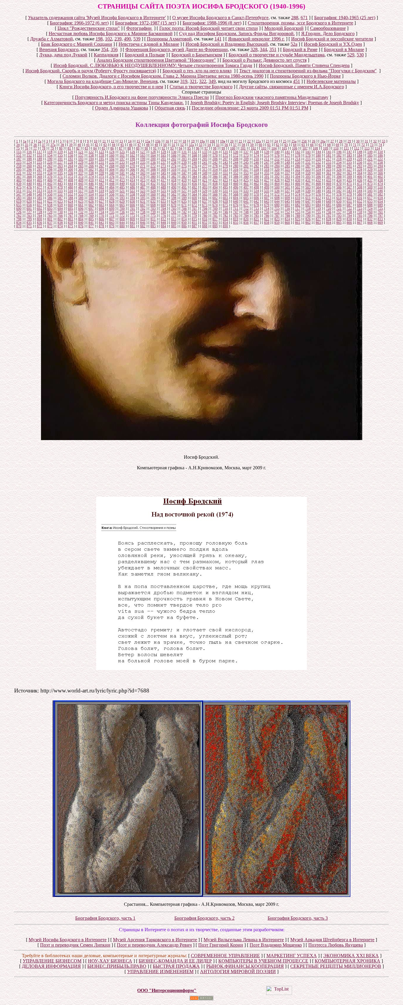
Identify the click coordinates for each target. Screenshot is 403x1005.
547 (19, 194)
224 (29, 162)
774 (142, 215)
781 (215, 215)
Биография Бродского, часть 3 (298, 918)
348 (194, 173)
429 (287, 180)
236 (153, 162)
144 (318, 151)
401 (370, 176)
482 (91, 187)
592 (111, 198)
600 (194, 198)
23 (267, 141)
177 (287, 155)
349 (212, 81)
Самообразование (328, 28)
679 (266, 205)
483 (101, 187)
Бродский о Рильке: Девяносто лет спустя (264, 60)
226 (50, 162)
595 (142, 198)
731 (70, 212)
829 (339, 219)
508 (359, 187)
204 (194, 159)
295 (19, 169)
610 (297, 198)
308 (153, 169)
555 (101, 194)
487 (142, 187)
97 (206, 148)
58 (243, 144)
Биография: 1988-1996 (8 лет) (212, 22)
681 (287, 205)
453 (163, 183)
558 (132, 194)
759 (359, 212)
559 (142, 194)
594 (132, 198)
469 (328, 183)
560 (153, 194)
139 (266, 151)
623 (60, 201)
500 (277, 187)
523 (142, 190)
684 (318, 205)
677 (246, 205)
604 (235, 198)
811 (153, 219)
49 (156, 144)
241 (204, 162)
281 (246, 166)
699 (111, 208)
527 (184, 190)
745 (215, 212)
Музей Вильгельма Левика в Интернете (244, 939)
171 (225, 155)
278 (215, 166)
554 (91, 194)
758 (349, 212)
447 (101, 183)
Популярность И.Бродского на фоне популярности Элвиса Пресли (142, 97)
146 (339, 151)
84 (95, 148)
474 (380, 183)
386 (215, 176)
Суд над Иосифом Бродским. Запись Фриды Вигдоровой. (237, 33)
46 (130, 144)
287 (308, 166)
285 (287, 166)
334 (50, 173)
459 (225, 183)
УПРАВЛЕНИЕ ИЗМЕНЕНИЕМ (160, 971)
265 (80, 166)
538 (297, 190)
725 (380, 208)
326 (339, 169)
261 (39, 166)
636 (194, 201)
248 (277, 162)
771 (111, 215)
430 (297, 180)
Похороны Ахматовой (169, 38)
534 (256, 190)
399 (349, 176)
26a (322, 141)
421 (204, 180)
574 (297, 194)
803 (70, 219)
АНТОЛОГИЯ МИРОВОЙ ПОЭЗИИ (238, 971)
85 (103, 148)
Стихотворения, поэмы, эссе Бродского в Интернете (300, 22)
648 (318, 201)
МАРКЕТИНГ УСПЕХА (291, 955)
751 (277, 212)
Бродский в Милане (344, 49)
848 (163, 222)
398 (339, 176)
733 (91, 212)
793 (339, 215)
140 (277, 151)
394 (297, 176)
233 (122, 162)
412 (111, 180)
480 (70, 187)
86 (112, 148)
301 (80, 169)
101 (243, 148)
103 (263, 148)
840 (80, 222)
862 (308, 222)
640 (235, 201)
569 (246, 194)
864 (328, 222)
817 (215, 219)
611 (308, 198)
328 (254, 49)
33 (383, 141)
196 (111, 159)
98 (215, 148)
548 (29, 194)
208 (235, 159)
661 (80, 205)
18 (184, 141)
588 (70, 198)
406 (50, 180)
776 (163, 215)
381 (163, 176)
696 (80, 208)
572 (277, 194)
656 (29, 205)
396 (318, 176)
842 (101, 222)
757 (339, 212)
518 (91, 190)
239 (118, 38)
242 (215, 162)
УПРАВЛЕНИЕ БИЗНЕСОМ (52, 960)
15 (138, 141)
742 (184, 212)
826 (308, 219)
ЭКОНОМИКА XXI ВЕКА (351, 955)
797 (380, 215)
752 (287, 212)
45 (122, 144)
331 (19, 173)
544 (359, 190)
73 (371, 144)
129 (163, 151)
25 (284, 141)
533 (246, 190)
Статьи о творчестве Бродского (201, 86)
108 (315, 148)
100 (232, 148)
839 (70, 222)
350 (215, 173)
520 (111, 190)
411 (101, 180)
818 (225, 219)
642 (256, 201)
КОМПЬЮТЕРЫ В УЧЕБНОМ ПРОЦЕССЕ (263, 960)
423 (225, 180)
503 (308, 187)
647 (308, 201)
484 (111, 187)
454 (173, 183)
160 (111, 155)
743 (194, 212)
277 (204, 166)
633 (163, 201)
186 (380, 155)
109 (325, 148)
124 (111, 151)
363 (349, 173)
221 (370, 159)
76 (26, 148)
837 (50, 222)
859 (277, 222)
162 (132, 155)
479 (60, 187)
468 (318, 183)
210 (256, 159)
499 (266, 187)
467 (308, 183)
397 (328, 176)
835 (29, 222)
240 (194, 162)
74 (380, 144)
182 (339, 155)
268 (111, 166)
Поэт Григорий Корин (220, 944)
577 (328, 194)
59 (252, 144)
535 (266, 190)
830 (349, 219)
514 (50, 190)
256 (359, 162)
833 (380, 219)
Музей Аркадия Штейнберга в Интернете (332, 939)
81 (69, 148)
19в (222, 141)
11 (104, 141)
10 (95, 141)
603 (225, 198)
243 (225, 162)
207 (225, 159)
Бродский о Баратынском (196, 54)
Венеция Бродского (58, 49)
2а (39, 141)
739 (153, 212)
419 (184, 180)
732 (80, 212)
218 (339, 159)
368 (29, 176)
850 (184, 222)
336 (70, 173)
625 (80, 201)
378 (132, 176)
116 (29, 151)
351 (272, 49)
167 (184, 155)
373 (80, 176)
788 (287, 215)
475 (19, 187)
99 (223, 148)
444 (70, 183)
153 (39, 155)
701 (132, 208)
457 (204, 183)
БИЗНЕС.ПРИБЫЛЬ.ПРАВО (116, 966)
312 (194, 169)
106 (294, 148)
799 (29, 219)
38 (62, 144)
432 (318, 180)
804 (80, 219)
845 (132, 222)
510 (380, 187)
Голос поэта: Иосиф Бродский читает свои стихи (208, 28)
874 (60, 226)
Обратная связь (170, 107)
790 (308, 215)
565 (204, 194)
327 (349, 169)
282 (256, 166)
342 (132, 173)
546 (380, 190)
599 (184, 198)
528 (194, 190)
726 (19, 212)
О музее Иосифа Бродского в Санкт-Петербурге (220, 17)
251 (308, 162)
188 (29, 159)
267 (101, 166)
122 (91, 151)
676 (235, 205)
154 (50, 155)
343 (142, 173)
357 (287, 173)
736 (122, 212)
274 (173, 166)
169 (204, 155)
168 (194, 155)
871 (29, 226)
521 (122, 190)
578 (339, 194)
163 (142, 155)
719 (318, 208)
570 (256, 194)
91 (155, 148)
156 (70, 155)
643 (266, 201)
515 (60, 190)
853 (215, 222)
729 (50, 212)
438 (380, 180)
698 (101, 208)
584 (29, 198)
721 (339, 208)
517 (80, 190)
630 (132, 201)
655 (19, 205)
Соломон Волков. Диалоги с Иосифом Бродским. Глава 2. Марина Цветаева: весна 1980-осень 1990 (163, 76)
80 (61, 148)
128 (153, 151)
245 (246, 162)
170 (215, 155)
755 (318, 212)
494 (215, 187)
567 (225, 194)
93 (172, 148)
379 (142, 176)
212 (277, 159)
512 (29, 190)
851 (194, 222)
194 (91, 159)
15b (157, 141)
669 (163, 205)
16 (167, 141)
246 (256, 162)
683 (308, 205)
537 (287, 190)
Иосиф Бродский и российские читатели (332, 38)
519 (101, 190)
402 (380, 176)
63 (286, 144)
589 (80, 198)
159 (101, 155)
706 (184, 208)
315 (225, 169)
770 (101, 215)
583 (19, 198)
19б (212, 141)
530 (360, 54)
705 (173, 208)
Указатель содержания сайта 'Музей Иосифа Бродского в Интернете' (97, 17)
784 (246, 215)
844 (122, 222)
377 (122, 176)
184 (359, 155)
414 (132, 180)
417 (163, 180)
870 (19, 226)
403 (19, 180)
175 (266, 155)
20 (232, 141)
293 (370, 166)
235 (142, 162)
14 (130, 141)
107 (305, 148)
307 (142, 169)
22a (258, 141)
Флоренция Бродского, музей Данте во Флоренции (176, 49)
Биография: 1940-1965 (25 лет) (344, 17)
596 (153, 198)
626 (91, 201)
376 (111, 176)
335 (60, 173)
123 (101, 151)
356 (114, 49)
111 (346, 148)
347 (184, 173)
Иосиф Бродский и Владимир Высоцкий (227, 44)
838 (60, 222)
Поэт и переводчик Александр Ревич (154, 944)
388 (235, 176)
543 (349, 190)
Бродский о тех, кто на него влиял (197, 70)
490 (127, 38)
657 (39, 205)
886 (184, 226)
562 (173, 194)
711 (235, 208)
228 (70, 162)
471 (349, 183)
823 (277, 219)
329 (370, 169)
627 (101, 201)
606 (256, 198)
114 (377, 148)
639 (225, 201)
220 (359, 159)
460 (235, 183)
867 (359, 222)
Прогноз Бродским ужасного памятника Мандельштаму (271, 97)
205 (204, 159)
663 (101, 205)
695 (70, 208)
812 (163, 219)
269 (122, 166)
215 (308, 159)
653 (370, 201)
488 (153, 187)
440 (29, 183)
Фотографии (139, 28)
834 (19, 222)
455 (184, 183)
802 (60, 219)
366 (380, 173)
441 (39, 183)
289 (328, 166)
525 (163, 190)
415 (142, 180)
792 (328, 215)
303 (101, 169)
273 (163, 166)
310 (173, 169)
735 (111, 212)
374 (91, 176)
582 (380, 194)
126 (132, 151)
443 (60, 183)
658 (50, 205)
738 (142, 212)
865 (339, 222)
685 (328, 205)
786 (266, 215)
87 (120, 148)
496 (235, 187)
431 (308, 180)
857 (256, 222)
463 (266, 183)
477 (39, 187)
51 (173, 144)
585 (39, 198)
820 (246, 219)
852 (204, 222)
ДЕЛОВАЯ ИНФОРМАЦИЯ (51, 966)
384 (194, 176)
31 (366, 141)
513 (39, 190)
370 (50, 176)
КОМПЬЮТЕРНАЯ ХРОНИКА (347, 960)
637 (204, 201)
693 (50, 208)
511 (19, 190)
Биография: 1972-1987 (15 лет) (145, 22)
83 (86, 148)
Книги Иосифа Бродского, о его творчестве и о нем (111, 86)
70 (346, 144)
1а (24, 141)
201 (163, 159)
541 (328, 190)
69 (337, 144)
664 (111, 205)
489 (163, 187)
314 (215, 169)
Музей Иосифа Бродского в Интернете (68, 939)
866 (349, 222)
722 (349, 208)
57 (235, 144)
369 (39, 176)
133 (204, 151)
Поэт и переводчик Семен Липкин (75, 944)
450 (132, 183)
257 (370, 162)
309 (163, 169)
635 (184, 201)
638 (215, 201)
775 (153, 215)
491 (184, 187)
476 (29, 187)
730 (60, 212)
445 (80, 183)
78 (43, 148)
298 (50, 169)
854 (225, 222)
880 (122, 226)
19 (193, 141)
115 (19, 151)
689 (380, 205)
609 (287, 198)
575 (308, 194)
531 (225, 190)
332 (29, 173)
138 (256, 151)
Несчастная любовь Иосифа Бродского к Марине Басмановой (111, 33)
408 (70, 180)
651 (349, 201)
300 (70, 169)
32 (375, 141)
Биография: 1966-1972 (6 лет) (79, 22)
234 (132, 162)
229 (80, 162)
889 (215, 226)
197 (122, 159)
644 (277, 201)
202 (173, 159)
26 (313, 141)
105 (284, 148)
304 (111, 169)
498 (256, 187)
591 (101, 198)
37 (43, 144)
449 (122, 183)
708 (204, 208)
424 (235, 180)
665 (122, 205)
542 (339, 190)
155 (60, 155)
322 (202, 81)
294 (380, 166)
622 (50, 201)
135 (225, 151)
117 (39, 151)
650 (339, 201)
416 (153, 180)
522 (132, 190)
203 (184, 159)
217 (328, 159)
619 (19, 201)
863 (318, 222)
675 (225, 205)
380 (153, 176)
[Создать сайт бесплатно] (201, 998)
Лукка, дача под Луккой (63, 54)
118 (50, 151)
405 (39, 180)
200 (153, 159)
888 (204, 226)
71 (354, 144)
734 (101, 212)
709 (215, 208)
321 (193, 81)
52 (182, 144)
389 (246, 176)
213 (287, 159)
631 (142, 201)
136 (235, 151)
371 (60, 176)
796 (370, 215)
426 (256, 180)
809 (132, 219)
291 (349, 166)
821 (256, 219)
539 (136, 38)
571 (266, 194)
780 (204, 215)
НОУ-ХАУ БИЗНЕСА (110, 960)
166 (173, 155)
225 (39, 162)
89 (138, 148)
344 (263, 49)
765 (50, 215)
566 (215, 194)
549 (39, 194)
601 (204, 198)
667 (142, 205)
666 (132, 205)
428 (277, 180)
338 (91, 173)
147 (349, 151)
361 (328, 173)
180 (318, 155)
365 (370, 173)
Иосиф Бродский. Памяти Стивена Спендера (304, 65)
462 (256, 183)
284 (277, 166)
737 (132, 212)
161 (122, 155)
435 (349, 180)
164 (153, 155)
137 (246, 151)
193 (80, 159)
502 (297, 187)
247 (266, 162)
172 (235, 155)
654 (380, 201)
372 (70, 176)
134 (215, 151)
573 (287, 194)
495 (225, 187)
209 (246, 159)
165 (163, 155)
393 (287, 176)
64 (294, 144)
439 (19, 183)
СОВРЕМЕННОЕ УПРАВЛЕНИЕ (225, 955)
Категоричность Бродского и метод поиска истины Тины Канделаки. (114, 102)
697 (91, 208)
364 (359, 173)
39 (71, 144)
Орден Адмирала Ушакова (121, 107)
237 (163, 162)
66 (312, 144)
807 (111, 219)
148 (359, 151)
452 (153, 183)
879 (111, 226)
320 (277, 169)
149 (370, 151)
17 (176, 141)
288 (294, 17)
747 (235, 212)
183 (349, 155)
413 (122, 180)
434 (339, 180)
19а (202, 141)
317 (246, 169)
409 (80, 180)
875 (70, 226)
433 (328, 180)
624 (70, 201)
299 (60, 169)
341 (122, 173)
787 (277, 215)
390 (256, 176)
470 (339, 183)
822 (266, 219)
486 (132, 187)
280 (235, 166)
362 (339, 173)
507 (349, 187)
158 (91, 155)
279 (225, 166)
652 (359, 201)
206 (215, 159)
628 (111, 201)
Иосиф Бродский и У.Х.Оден (333, 44)
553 (80, 194)
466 (297, 183)
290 (339, 166)
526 (173, 190)
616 (359, 198)
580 (359, 194)
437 (370, 180)
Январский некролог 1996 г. (256, 38)
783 (235, 215)
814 (184, 219)
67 (320, 144)
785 (256, 215)
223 (19, 162)
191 (60, 159)
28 (341, 141)
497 (246, 187)
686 (339, 205)
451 (296, 81)
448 (111, 183)
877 (91, 226)
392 (277, 176)
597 (163, 198)
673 (204, 205)
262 (50, 166)
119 (60, 151)
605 (246, 198)
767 (70, 215)
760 (370, 212)
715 (277, 208)
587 (60, 198)
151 (19, 155)
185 (370, 155)
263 (60, 166)
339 (101, 173)
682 (297, 205)
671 (304, 17)
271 (142, 166)
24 (276, 141)
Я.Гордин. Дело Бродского (328, 33)
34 (18, 144)
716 (287, 208)
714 (266, 208)
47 (139, 144)
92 (163, 148)
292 (359, 166)
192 (70, 159)
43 (105, 144)
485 (122, 187)
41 (88, 144)
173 (246, 155)
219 (349, 159)
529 (350, 54)
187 (19, 159)
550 (50, 194)
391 (266, 176)
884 (163, 226)
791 (318, 215)
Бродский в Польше (145, 54)
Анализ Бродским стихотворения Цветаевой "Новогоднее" (156, 60)
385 (204, 176)
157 (80, 155)
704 (163, 208)
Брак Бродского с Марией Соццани (76, 44)
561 (163, 194)
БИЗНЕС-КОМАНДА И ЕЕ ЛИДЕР (175, 960)
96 (197, 148)
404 (29, 180)
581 (370, 194)
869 (380, 222)
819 (235, 219)
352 (235, 173)
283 (266, 166)
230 (91, 162)
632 (153, 201)
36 (35, 144)
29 (349, 141)
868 (370, 222)
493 (204, 187)
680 (277, 205)
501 (287, 187)
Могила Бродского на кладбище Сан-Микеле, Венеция (102, 81)
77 (35, 148)
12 (112, 141)
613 (328, 198)
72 (363, 144)
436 (359, 180)
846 (142, 222)
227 (60, 162)
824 (287, 219)
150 (380, 151)
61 (269, 144)
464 (277, 183)
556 (111, 194)
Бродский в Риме (300, 49)
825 (297, 219)
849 (173, 222)
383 (184, 176)
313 (204, 169)
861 (297, 222)
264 (70, 166)
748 (246, 212)
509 (370, 187)
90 (146, 148)
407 (60, 180)
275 (184, 166)
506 (339, 187)
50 (165, 144)
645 (287, 201)
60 (260, 144)
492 (194, 187)
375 (101, 176)
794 (349, 215)
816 (204, 219)
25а (293, 141)
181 (328, 155)
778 (184, 215)
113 (367, 148)
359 (308, 173)
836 (39, 222)
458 (215, 183)
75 (18, 148)
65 (303, 144)
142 (297, 151)
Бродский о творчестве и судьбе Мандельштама (277, 54)
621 (39, 201)
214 (297, 159)
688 (359, 205)
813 (173, 219)
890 (225, 226)
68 (329, 144)
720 (328, 208)
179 (308, 155)
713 (256, 208)
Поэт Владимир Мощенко (276, 944)
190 (50, 159)
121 (80, 151)
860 (287, 222)
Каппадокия (106, 54)
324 (318, 169)
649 (328, 201)
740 (163, 212)
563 (184, 194)
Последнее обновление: (250, 107)
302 (91, 169)
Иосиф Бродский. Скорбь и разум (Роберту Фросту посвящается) (90, 70)
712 (246, 208)
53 (200, 144)
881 (132, 226)
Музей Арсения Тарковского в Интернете (155, 939)
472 (359, 183)
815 (194, 219)
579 (349, 194)
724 (370, 208)
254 (339, 162)
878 (101, 226)
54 (209, 144)
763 (29, 215)
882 (142, 226)
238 (173, 162)
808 (122, 219)
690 (19, 208)
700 (122, 208)
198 (99, 38)
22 (249, 141)
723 (359, 208)
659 (60, 205)
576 (318, 194)
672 (194, 205)
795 (359, 215)
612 (318, 198)
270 (132, 166)
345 (163, 173)
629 (122, 201)
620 (29, 201)
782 (225, 215)
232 (111, 162)
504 (318, 187)
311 (184, 169)
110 (336, 148)
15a (147, 141)
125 (122, 151)
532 (235, 190)
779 (194, 215)
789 (297, 215)
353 (246, 173)
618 (380, 198)
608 (277, 198)
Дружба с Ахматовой (51, 38)
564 (194, 194)
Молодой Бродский (284, 28)
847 (153, 222)
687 (349, 205)
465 (287, 183)
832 (370, 219)
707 (194, 208)
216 (318, 159)
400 (359, 176)
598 (173, 198)
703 (153, 208)
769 (91, 215)
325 (328, 169)
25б (304, 141)
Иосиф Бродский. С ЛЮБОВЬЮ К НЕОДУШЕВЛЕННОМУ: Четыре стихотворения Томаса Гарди (152, 65)
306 (132, 169)
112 (356, 148)
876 (80, 226)
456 (194, 183)
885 (173, 226)
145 (328, 151)
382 (173, 176)
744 (204, 212)
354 (104, 49)
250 (297, 162)
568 (235, 194)
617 (370, 198)
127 (142, 151)
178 (297, 155)
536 (277, 190)
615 (349, 198)
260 (29, 166)
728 (39, 212)
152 (29, 155)
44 (113, 144)
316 (235, 169)
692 (39, 208)
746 (225, 212)
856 (246, 222)
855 (235, 222)
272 (153, 166)
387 (225, 176)
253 (328, 162)
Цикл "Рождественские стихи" (89, 28)
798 (19, 219)
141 (218, 38)
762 (19, 215)
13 (121, 141)
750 (266, 212)
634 (173, 201)
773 (132, 215)
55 (217, 144)
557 (122, 194)
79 (52, 148)
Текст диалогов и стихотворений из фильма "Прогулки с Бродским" (308, 70)
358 (297, 173)
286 (297, 166)
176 (277, 155)
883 (153, 226)
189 (39, 159)
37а (52, 144)
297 (39, 169)
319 (183, 81)
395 (308, 176)
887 (194, 226)
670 (173, 205)
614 (339, 198)
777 (173, 215)
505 (328, 187)
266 (91, 166)
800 (39, 219)
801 (50, 219)
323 (308, 169)
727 (29, 212)
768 (80, 215)
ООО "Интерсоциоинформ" (166, 990)
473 (370, 183)
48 (148, 144)
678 (256, 205)
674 (215, 205)
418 (173, 180)
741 (173, 212)
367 (19, 176)
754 (308, 212)
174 (256, 155)
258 (380, 162)
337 (80, 173)
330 (380, 169)
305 (122, 169)
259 (19, 166)
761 (380, 212)
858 (266, 222)
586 (50, 198)
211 (266, 159)
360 (318, 173)
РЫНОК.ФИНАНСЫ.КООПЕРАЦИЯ (245, 966)
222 (380, 159)
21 (240, 141)
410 (91, 180)
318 (256, 169)
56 (226, 144)
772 (122, 215)
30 (358, 141)
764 (39, 215)
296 (29, 169)
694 (60, 208)
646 (297, 201)
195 (101, 159)
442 (50, 183)
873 (50, 226)
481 (80, 187)
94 (180, 148)
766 (60, 215)
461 (246, 183)
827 (318, 219)
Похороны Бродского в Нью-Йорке (305, 76)
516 (70, 190)
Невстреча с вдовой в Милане (149, 44)
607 (266, 198)
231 (101, 162)
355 (266, 173)
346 (173, 173)
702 (142, 208)
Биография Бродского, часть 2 (204, 918)
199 (142, 159)
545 (370, 190)
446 (91, 183)
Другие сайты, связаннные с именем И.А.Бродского (291, 86)
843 (111, 222)
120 (70, 151)
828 (328, 219)
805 (91, 219)
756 (328, 212)
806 (101, 219)
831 (359, 219)
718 (308, 208)
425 (246, 180)
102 (108, 38)
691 (29, 208)
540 (318, 190)
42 (96, 144)
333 (39, 173)
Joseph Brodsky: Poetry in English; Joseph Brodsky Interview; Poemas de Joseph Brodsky (274, 102)
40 (79, 144)
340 (111, 173)
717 (297, 208)
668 (153, 205)
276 (194, 166)
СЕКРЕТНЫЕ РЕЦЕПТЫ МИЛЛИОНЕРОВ (335, 966)
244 (235, 162)
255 (349, 162)
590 (91, 198)
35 (26, 144)
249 (287, 162)
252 (318, 162)
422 (215, 180)
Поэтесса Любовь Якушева (335, 944)
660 (70, 205)
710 (225, 208)
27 (332, 141)
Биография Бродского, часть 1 (105, 918)
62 (277, 144)
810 (142, 219)
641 (246, 201)
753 (297, 212)
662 (91, 205)
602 (215, 198)
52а (294, 44)
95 (189, 148)
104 (274, 148)
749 (256, 212)
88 (129, 148)
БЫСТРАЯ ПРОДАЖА (176, 966)
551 (60, 194)
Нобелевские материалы (331, 81)
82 (78, 148)
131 (184, 151)
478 (50, 187)
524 (153, 190)
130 (173, 151)
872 (39, 226)
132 (194, 151)
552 (70, 194)
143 (308, 151)
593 (122, 198)
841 (91, 222)
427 (266, 180)
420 (194, 180)
